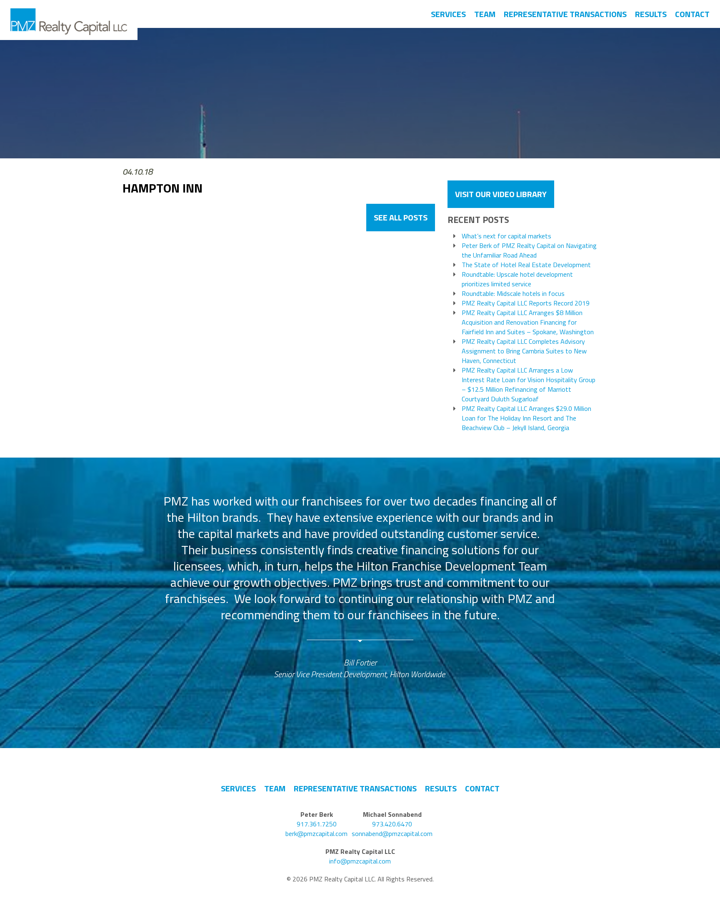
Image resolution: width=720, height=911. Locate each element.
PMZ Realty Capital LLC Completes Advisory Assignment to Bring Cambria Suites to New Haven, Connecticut (524, 351)
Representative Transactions (565, 14)
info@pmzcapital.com (360, 861)
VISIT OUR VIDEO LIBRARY (501, 194)
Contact (692, 14)
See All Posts (401, 217)
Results (651, 14)
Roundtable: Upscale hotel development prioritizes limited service (517, 279)
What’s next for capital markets (506, 236)
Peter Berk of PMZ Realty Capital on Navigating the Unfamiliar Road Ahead (529, 250)
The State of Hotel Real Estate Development (526, 265)
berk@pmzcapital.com (316, 833)
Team (484, 14)
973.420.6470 (392, 824)
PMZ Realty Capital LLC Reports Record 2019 (526, 303)
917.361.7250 (317, 824)
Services (448, 14)
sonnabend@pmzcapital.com (392, 833)
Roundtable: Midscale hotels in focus (513, 293)
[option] (360, 586)
